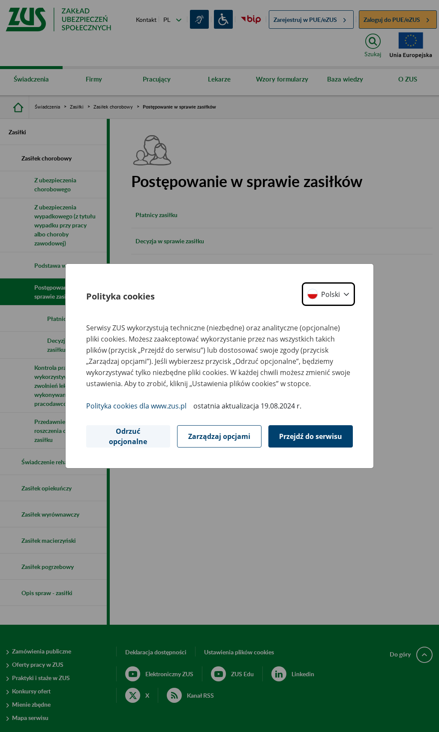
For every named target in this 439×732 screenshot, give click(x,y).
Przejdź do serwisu (310, 436)
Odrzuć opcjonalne (128, 436)
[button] (328, 294)
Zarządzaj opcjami (219, 436)
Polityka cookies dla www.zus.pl (136, 406)
